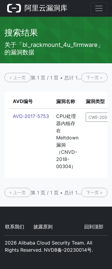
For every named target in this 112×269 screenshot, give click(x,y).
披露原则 (43, 227)
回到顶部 (93, 227)
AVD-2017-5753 (31, 116)
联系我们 (14, 227)
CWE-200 (97, 117)
